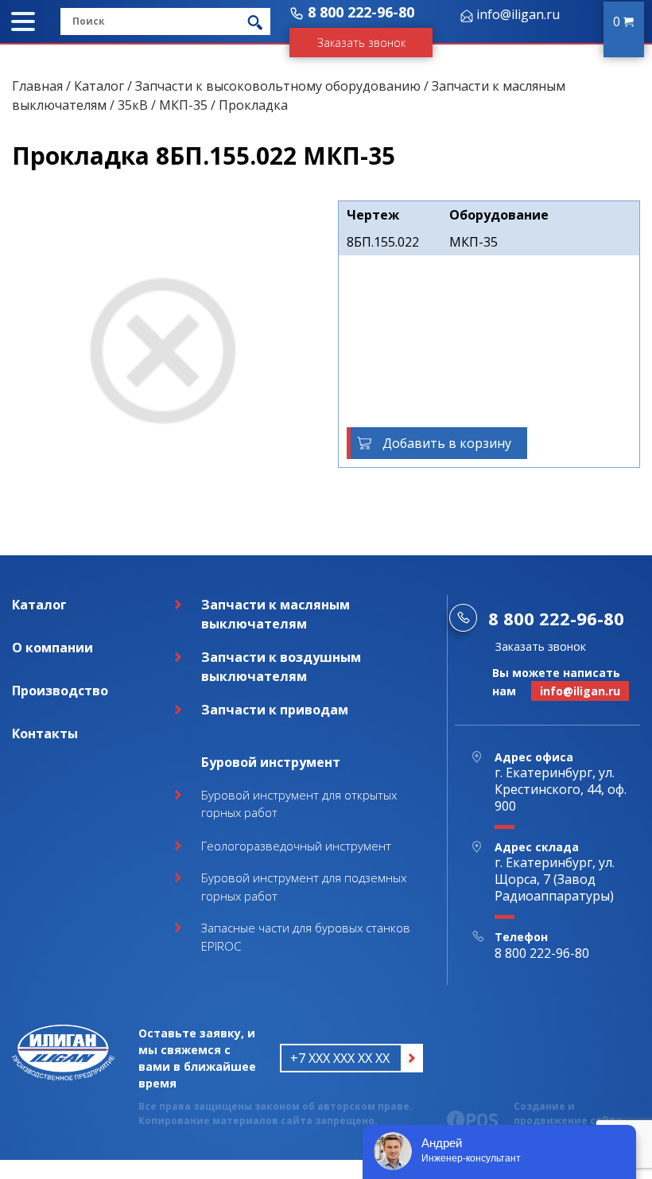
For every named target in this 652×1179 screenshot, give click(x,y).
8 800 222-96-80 (361, 11)
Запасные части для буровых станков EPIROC (305, 937)
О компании (52, 647)
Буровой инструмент (270, 762)
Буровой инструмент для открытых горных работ (299, 804)
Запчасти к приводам (274, 709)
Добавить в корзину (446, 443)
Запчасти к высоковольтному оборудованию (278, 86)
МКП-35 (183, 105)
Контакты (45, 733)
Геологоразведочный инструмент (296, 846)
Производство (60, 690)
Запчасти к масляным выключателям (275, 614)
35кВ (133, 105)
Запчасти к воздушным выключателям (281, 666)
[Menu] (23, 21)
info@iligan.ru (518, 14)
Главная (37, 86)
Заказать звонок (361, 42)
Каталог (99, 86)
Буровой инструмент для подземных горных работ (303, 887)
